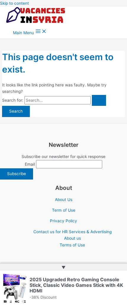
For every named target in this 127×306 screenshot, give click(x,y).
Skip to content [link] (14, 3)
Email (30, 164)
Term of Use (63, 210)
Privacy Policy (63, 220)
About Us (63, 199)
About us (72, 238)
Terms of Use (72, 245)
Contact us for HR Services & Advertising (72, 231)
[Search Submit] (99, 100)
